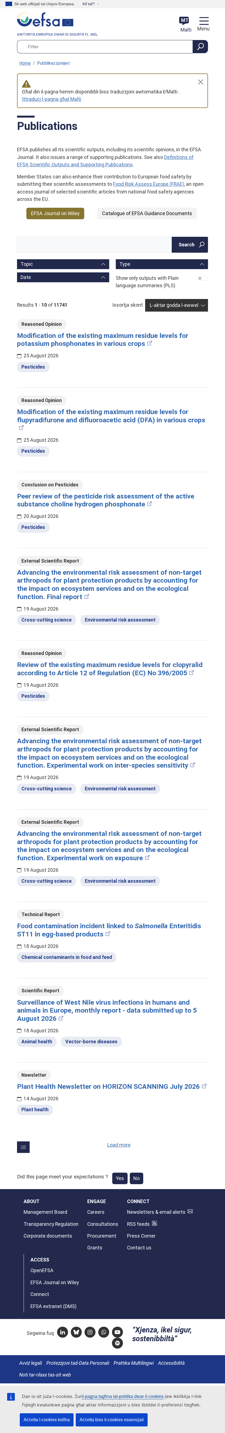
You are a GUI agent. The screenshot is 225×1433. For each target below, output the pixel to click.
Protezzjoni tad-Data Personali (77, 1363)
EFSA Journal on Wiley (55, 213)
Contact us (139, 1247)
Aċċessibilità (171, 1363)
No (136, 1178)
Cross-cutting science (46, 620)
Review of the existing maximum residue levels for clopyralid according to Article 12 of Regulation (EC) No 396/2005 (110, 669)
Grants (94, 1247)
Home (25, 63)
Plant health (35, 1109)
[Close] (200, 82)
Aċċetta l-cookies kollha (47, 1419)
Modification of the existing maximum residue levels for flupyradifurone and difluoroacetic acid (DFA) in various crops (111, 416)
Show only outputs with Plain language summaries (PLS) (147, 281)
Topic (27, 264)
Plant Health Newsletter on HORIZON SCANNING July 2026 (108, 1086)
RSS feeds (138, 1224)
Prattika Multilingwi (134, 1363)
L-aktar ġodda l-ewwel (174, 305)
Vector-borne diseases (91, 1041)
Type (124, 264)
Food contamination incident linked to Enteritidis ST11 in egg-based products (109, 930)
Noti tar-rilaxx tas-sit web (45, 1375)
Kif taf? (89, 4)
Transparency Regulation (51, 1224)
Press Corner (141, 1236)
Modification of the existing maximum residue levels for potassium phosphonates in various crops (102, 340)
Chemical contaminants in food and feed (66, 957)
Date (26, 277)
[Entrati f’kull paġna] (23, 1147)
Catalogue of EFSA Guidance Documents (147, 213)
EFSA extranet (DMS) (53, 1306)
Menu (202, 29)
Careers (96, 1212)
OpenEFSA (42, 1270)
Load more (119, 1145)
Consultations (102, 1224)
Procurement (101, 1236)
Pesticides (33, 367)
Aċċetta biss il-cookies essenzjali (112, 1419)
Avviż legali (30, 1363)
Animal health (36, 1041)
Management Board (45, 1212)
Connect (39, 1294)
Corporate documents (48, 1236)
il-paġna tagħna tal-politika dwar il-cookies (122, 1396)
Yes (120, 1178)
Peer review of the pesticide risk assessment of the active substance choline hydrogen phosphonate (105, 500)
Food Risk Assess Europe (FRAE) (148, 184)
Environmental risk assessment (120, 620)
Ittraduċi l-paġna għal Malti (51, 99)
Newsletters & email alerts (156, 1212)
